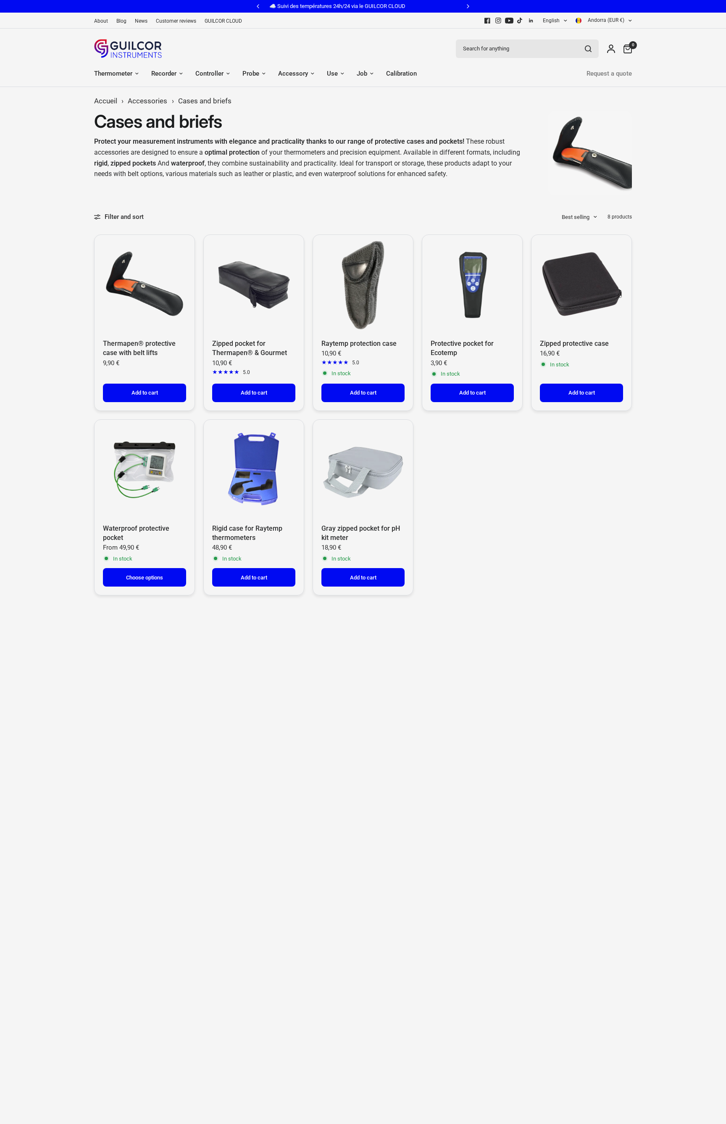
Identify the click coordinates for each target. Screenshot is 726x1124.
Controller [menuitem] (209, 73)
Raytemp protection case (359, 343)
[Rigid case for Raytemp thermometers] (254, 470)
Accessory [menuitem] (293, 73)
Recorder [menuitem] (163, 73)
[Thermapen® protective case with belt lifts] (144, 285)
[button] (168, 1034)
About (101, 21)
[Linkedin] (531, 20)
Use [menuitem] (332, 73)
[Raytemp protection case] (363, 285)
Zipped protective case (574, 343)
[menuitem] (103, 21)
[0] (625, 48)
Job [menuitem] (362, 73)
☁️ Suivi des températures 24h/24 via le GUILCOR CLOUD (284, 6)
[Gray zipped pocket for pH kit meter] (363, 470)
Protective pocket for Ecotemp (462, 348)
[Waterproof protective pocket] (144, 470)
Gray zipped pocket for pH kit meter (360, 533)
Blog (121, 21)
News (141, 21)
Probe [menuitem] (250, 73)
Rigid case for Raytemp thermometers (247, 533)
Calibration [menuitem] (401, 73)
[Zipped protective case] (581, 285)
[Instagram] (498, 20)
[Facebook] (487, 20)
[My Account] (611, 48)
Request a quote (609, 73)
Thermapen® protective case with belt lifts (139, 348)
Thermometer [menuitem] (113, 73)
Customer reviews (176, 21)
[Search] (588, 48)
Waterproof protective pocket (136, 533)
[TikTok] (520, 20)
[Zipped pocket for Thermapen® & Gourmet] (254, 285)
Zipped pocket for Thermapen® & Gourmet (249, 348)
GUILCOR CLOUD (223, 21)
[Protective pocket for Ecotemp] (472, 285)
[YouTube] (509, 20)
